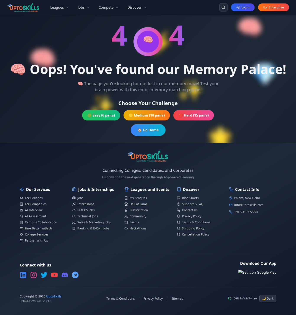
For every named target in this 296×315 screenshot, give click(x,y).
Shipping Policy (193, 228)
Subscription (139, 210)
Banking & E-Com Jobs (93, 228)
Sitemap (177, 298)
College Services (37, 234)
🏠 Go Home (148, 130)
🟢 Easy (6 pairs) (101, 115)
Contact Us (190, 210)
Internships (85, 204)
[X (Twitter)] (44, 274)
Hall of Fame (139, 204)
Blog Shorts (190, 198)
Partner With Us (36, 240)
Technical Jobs (87, 216)
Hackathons (138, 228)
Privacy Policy (191, 216)
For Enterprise (273, 7)
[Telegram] (75, 274)
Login (245, 7)
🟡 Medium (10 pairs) (147, 115)
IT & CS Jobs (86, 210)
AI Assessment (35, 216)
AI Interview (33, 210)
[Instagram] (33, 274)
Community (138, 216)
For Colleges (34, 198)
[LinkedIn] (23, 274)
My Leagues (138, 198)
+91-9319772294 (246, 212)
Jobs (80, 198)
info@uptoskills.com (248, 205)
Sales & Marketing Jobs (94, 222)
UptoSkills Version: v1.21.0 (35, 301)
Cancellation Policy (195, 234)
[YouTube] (54, 274)
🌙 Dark (267, 298)
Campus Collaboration (41, 222)
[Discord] (64, 274)
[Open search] (223, 7)
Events (134, 222)
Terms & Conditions (196, 222)
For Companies (36, 204)
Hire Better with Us (38, 228)
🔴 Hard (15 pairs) (194, 115)
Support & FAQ (192, 204)
